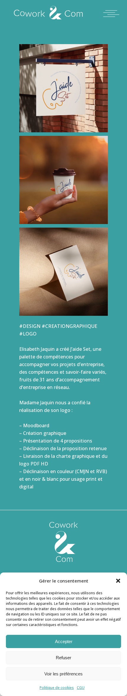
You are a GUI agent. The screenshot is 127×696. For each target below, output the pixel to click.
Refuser (63, 657)
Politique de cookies (57, 687)
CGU (80, 687)
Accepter (63, 641)
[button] (118, 581)
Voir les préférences (63, 673)
